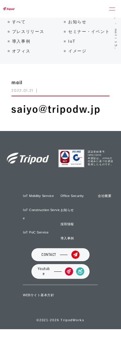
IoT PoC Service (36, 232)
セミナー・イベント (89, 31)
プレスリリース (28, 31)
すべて (19, 21)
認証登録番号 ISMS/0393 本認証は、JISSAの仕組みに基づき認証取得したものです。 (100, 158)
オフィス (21, 51)
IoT (72, 41)
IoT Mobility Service (38, 196)
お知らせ (77, 21)
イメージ (77, 51)
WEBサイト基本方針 (38, 295)
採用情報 (67, 224)
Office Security (72, 196)
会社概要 (104, 196)
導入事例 (21, 41)
